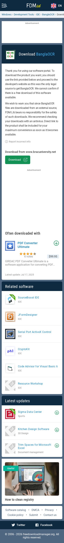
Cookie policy (16, 515)
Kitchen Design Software (33, 429)
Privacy (49, 510)
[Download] (57, 413)
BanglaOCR (48, 14)
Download (15, 159)
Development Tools (24, 14)
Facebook (46, 525)
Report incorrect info (20, 141)
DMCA (35, 510)
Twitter (21, 525)
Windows (6, 14)
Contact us (50, 515)
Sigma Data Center (30, 412)
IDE (38, 14)
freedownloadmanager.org (39, 534)
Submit (33, 515)
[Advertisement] (32, 32)
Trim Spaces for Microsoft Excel (34, 446)
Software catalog (15, 510)
